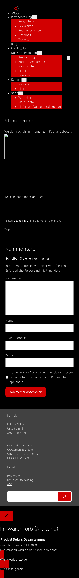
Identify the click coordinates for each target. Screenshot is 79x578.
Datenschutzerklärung (20, 480)
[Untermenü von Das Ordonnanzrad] (39, 53)
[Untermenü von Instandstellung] (34, 17)
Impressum (13, 475)
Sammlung (55, 220)
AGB (9, 484)
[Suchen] (64, 496)
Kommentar (14, 278)
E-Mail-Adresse (15, 338)
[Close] (6, 516)
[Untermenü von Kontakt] (24, 80)
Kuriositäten (40, 220)
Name (9, 320)
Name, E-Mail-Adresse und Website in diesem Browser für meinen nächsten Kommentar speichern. (41, 377)
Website (10, 355)
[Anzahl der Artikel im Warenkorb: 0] (68, 58)
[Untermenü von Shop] (20, 93)
